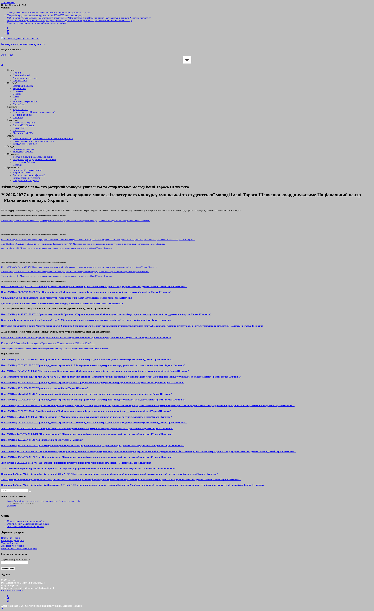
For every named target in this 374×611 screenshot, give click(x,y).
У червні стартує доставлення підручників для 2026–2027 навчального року (45, 15)
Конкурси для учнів (23, 151)
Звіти (15, 99)
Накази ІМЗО (19, 128)
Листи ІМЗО (19, 130)
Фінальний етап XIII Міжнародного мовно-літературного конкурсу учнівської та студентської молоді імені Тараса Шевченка (56, 276)
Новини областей (21, 75)
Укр (3, 54)
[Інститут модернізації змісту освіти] (2, 65)
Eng (10, 54)
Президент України (10, 538)
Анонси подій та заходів (25, 78)
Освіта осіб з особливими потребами (25, 526)
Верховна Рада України (12, 540)
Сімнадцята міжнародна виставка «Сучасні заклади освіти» (36, 23)
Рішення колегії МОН (23, 133)
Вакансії (17, 93)
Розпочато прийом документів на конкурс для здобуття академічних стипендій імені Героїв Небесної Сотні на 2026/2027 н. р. (69, 20)
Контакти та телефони (12, 590)
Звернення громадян (23, 172)
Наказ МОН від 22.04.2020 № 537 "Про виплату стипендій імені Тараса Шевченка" (44, 388)
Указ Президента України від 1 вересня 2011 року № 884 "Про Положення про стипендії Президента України (58, 479)
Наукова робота (20, 109)
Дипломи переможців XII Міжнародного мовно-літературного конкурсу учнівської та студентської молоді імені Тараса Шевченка (62, 303)
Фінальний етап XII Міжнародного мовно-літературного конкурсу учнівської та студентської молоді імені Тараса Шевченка (66, 298)
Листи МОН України (23, 125)
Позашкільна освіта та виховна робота (26, 521)
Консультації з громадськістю (27, 170)
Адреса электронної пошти (15, 559)
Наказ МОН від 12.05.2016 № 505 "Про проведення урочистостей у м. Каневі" (42, 440)
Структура (18, 91)
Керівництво (19, 88)
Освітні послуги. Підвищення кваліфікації (34, 112)
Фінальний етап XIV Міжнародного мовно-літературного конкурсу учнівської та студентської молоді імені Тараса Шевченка (56, 248)
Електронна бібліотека (24, 162)
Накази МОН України (24, 122)
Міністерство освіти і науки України (19, 548)
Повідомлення (20, 80)
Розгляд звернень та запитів (26, 178)
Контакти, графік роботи (25, 101)
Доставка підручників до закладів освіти (33, 157)
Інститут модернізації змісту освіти (23, 44)
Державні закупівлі (22, 115)
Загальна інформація (23, 86)
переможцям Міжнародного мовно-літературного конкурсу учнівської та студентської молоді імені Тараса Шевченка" (178, 479)
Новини (17, 72)
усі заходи (11, 506)
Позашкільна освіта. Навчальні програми (33, 141)
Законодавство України (12, 546)
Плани (16, 96)
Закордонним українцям (25, 143)
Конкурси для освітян (23, 149)
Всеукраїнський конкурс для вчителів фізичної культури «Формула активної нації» (43, 501)
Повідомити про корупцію (26, 180)
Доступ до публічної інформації (29, 175)
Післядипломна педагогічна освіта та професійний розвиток (43, 138)
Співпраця (18, 117)
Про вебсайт (19, 104)
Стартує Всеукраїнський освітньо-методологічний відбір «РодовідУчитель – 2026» (48, 12)
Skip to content (8, 2)
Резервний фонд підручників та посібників (34, 159)
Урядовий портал (9, 543)
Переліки (17, 164)
